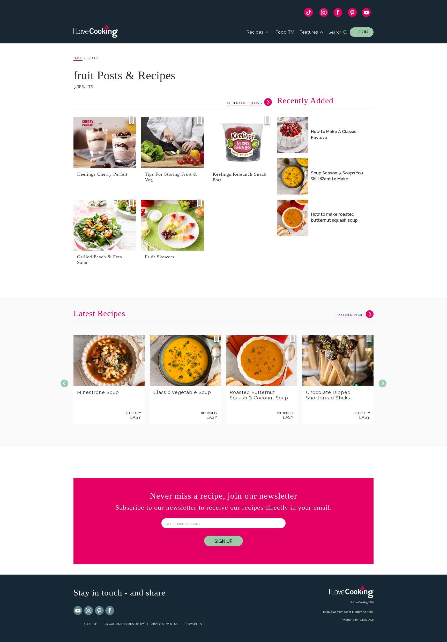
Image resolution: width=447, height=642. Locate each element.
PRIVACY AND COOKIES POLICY (124, 624)
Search (335, 32)
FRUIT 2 (92, 58)
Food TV (284, 32)
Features (309, 32)
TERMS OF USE (194, 624)
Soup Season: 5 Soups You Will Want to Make (337, 176)
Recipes (255, 32)
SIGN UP (223, 541)
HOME (78, 58)
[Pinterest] (352, 13)
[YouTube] (366, 13)
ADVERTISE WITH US (164, 624)
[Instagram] (324, 13)
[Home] (95, 32)
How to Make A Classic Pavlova (333, 134)
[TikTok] (308, 13)
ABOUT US (90, 624)
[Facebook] (338, 13)
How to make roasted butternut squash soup (334, 217)
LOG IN (361, 32)
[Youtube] (78, 610)
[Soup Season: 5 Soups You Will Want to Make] (292, 176)
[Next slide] (382, 383)
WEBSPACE (367, 619)
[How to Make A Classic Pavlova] (292, 135)
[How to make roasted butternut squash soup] (292, 218)
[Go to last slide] (64, 383)
